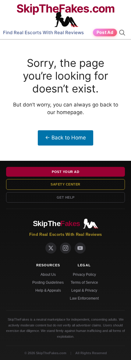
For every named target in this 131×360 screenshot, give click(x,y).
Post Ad (105, 32)
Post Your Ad (65, 172)
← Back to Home (65, 138)
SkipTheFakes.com (65, 8)
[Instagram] (65, 248)
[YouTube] (80, 248)
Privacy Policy (84, 274)
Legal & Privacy (84, 290)
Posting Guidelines (48, 282)
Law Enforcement (84, 298)
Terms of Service (84, 282)
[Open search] (123, 33)
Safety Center (65, 184)
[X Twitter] (50, 248)
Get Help (66, 197)
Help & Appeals (48, 290)
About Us (48, 274)
